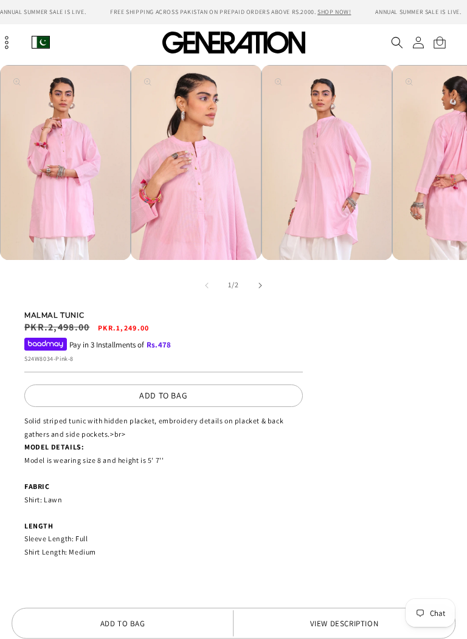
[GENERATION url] (233, 42)
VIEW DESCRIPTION (344, 623)
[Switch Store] (41, 42)
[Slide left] (206, 285)
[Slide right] (260, 285)
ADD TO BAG (163, 395)
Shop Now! (334, 12)
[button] (396, 42)
